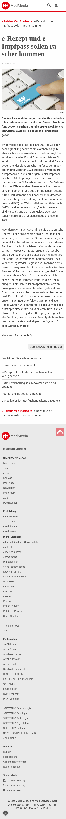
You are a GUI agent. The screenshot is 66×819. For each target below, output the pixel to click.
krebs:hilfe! (9, 586)
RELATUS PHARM (13, 611)
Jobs (6, 473)
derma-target (10, 556)
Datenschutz (10, 502)
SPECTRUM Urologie (14, 728)
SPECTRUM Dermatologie (17, 708)
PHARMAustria (11, 698)
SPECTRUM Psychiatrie (16, 723)
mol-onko (8, 591)
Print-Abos (8, 482)
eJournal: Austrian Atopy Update (20, 542)
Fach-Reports (10, 756)
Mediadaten (9, 463)
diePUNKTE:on (11, 516)
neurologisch (10, 688)
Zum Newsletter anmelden (46, 346)
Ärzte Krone (9, 649)
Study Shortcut (11, 616)
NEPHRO (11, 693)
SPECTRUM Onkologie (15, 713)
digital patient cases (14, 566)
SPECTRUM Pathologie (15, 718)
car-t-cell (7, 547)
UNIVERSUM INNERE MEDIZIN (19, 733)
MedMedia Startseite (14, 448)
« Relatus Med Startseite (17, 21)
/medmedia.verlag (15, 785)
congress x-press (12, 552)
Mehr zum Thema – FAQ (17, 335)
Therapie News (11, 625)
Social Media (10, 775)
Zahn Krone (9, 738)
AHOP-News (9, 644)
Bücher (7, 751)
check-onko (9, 531)
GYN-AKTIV (9, 683)
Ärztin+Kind (9, 664)
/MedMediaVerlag (15, 780)
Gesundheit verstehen (15, 761)
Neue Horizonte (11, 766)
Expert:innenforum (13, 571)
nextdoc (7, 596)
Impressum (9, 492)
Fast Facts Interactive (14, 576)
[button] (5, 813)
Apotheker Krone (12, 654)
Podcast (7, 601)
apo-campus (10, 521)
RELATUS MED (11, 606)
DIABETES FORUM (13, 674)
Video (6, 630)
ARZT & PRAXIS (11, 659)
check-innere (10, 526)
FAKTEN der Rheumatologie (18, 679)
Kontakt (7, 478)
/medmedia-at (13, 790)
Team (6, 468)
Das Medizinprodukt (14, 669)
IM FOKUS (8, 581)
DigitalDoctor (10, 561)
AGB (5, 497)
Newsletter (9, 487)
